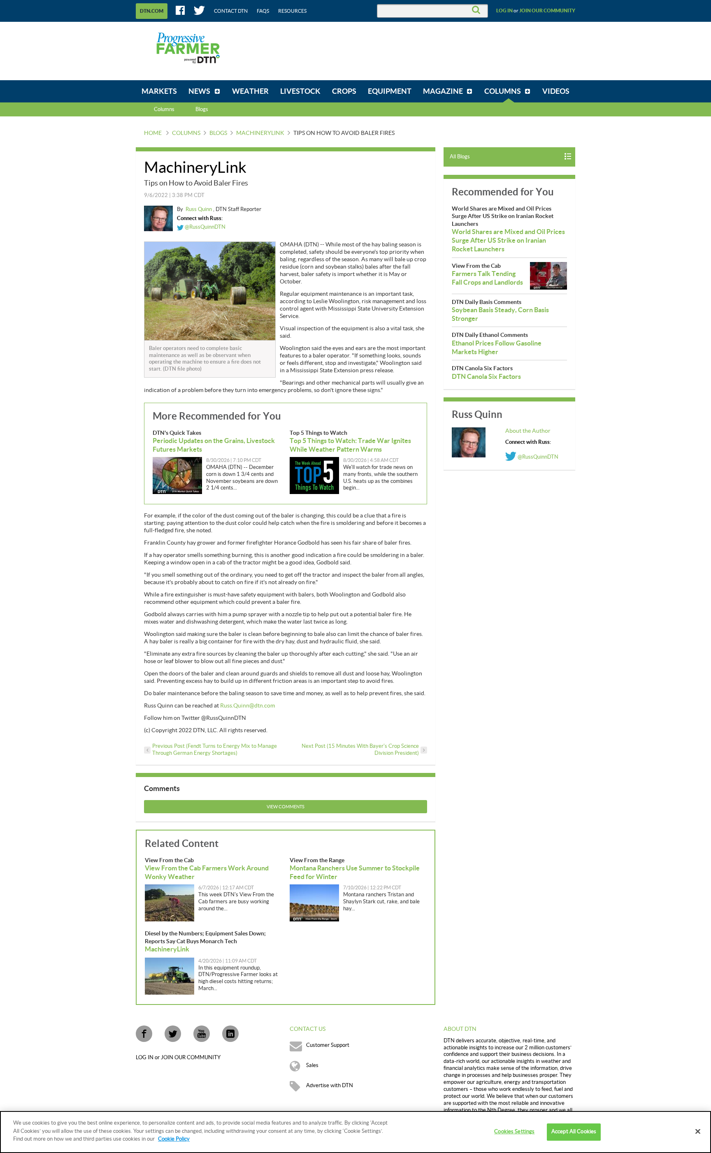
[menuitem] (159, 91)
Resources (292, 11)
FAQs (263, 11)
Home (153, 133)
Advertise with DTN (329, 1085)
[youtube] (201, 1033)
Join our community (547, 10)
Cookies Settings (514, 1131)
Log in (504, 10)
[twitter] (173, 1033)
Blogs (218, 133)
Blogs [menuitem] (201, 109)
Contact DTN (231, 11)
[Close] (698, 1132)
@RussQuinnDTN (204, 227)
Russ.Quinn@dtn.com (247, 706)
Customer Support (327, 1045)
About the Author (528, 431)
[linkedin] (230, 1033)
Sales (312, 1065)
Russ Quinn (199, 209)
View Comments (285, 807)
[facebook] (144, 1033)
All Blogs (460, 157)
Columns (164, 109)
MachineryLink (260, 133)
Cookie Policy (174, 1139)
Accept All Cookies (573, 1131)
